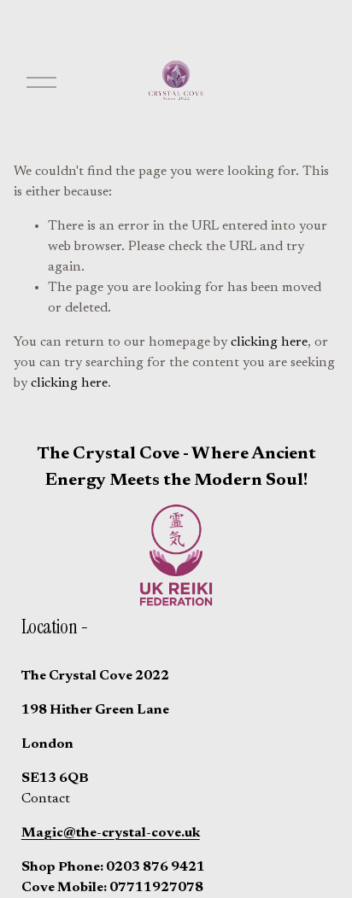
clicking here (269, 342)
